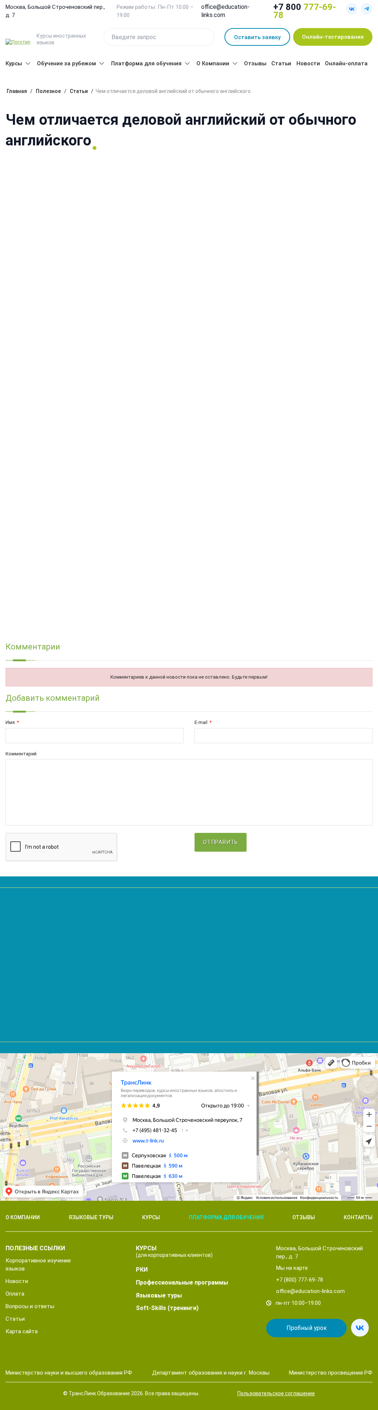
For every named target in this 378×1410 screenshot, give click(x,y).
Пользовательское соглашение (276, 1393)
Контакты (358, 1217)
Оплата (15, 1293)
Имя (12, 722)
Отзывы (255, 63)
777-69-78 (304, 11)
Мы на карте (292, 1268)
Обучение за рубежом (66, 63)
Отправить (194, 1001)
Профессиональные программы (182, 1282)
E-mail (203, 722)
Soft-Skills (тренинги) (167, 1307)
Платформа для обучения (146, 63)
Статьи (281, 63)
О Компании (212, 63)
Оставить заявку (257, 37)
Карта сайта (22, 1331)
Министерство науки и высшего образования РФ (69, 1372)
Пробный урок (306, 1327)
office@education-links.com (225, 10)
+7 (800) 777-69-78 (299, 1279)
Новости (308, 63)
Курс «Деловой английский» (42, 217)
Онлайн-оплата (346, 63)
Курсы (14, 63)
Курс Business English (33, 374)
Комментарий (21, 753)
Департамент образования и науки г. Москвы (210, 1372)
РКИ (142, 1269)
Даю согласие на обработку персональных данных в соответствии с (88, 1024)
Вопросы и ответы (30, 1306)
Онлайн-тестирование (333, 37)
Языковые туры (91, 1217)
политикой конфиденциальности (51, 1026)
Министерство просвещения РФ (330, 1372)
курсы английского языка (286, 264)
